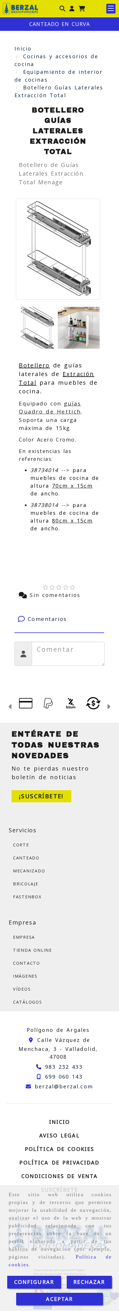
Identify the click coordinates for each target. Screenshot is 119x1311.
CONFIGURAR (34, 1281)
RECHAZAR (89, 1281)
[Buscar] (62, 8)
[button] (72, 8)
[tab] (59, 619)
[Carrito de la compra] (82, 8)
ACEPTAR (59, 1298)
